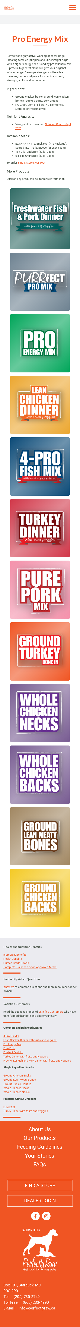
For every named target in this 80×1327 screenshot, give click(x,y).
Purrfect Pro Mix (13, 1052)
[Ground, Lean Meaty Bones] (40, 863)
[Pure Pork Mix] (40, 616)
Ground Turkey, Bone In (17, 1083)
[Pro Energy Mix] (40, 370)
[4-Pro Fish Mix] (40, 493)
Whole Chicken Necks (16, 1092)
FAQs (39, 1164)
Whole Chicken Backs (16, 1088)
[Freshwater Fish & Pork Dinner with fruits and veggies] (40, 247)
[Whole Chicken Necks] (40, 740)
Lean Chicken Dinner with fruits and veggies (30, 1040)
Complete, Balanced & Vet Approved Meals (30, 967)
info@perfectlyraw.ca (37, 1308)
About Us (40, 1129)
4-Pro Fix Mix (11, 1036)
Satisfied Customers (51, 1011)
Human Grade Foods (16, 963)
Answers (8, 987)
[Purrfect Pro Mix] (40, 308)
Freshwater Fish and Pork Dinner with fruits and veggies (37, 1060)
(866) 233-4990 (36, 1302)
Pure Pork (9, 1048)
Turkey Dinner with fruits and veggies (25, 1056)
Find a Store (40, 1185)
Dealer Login (40, 1200)
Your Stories (39, 1156)
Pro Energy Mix (12, 1044)
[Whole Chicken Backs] (40, 801)
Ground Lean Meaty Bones (19, 1079)
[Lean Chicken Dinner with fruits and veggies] (40, 432)
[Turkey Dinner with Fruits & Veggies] (40, 555)
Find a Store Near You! (31, 162)
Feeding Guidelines (39, 1147)
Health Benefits (12, 958)
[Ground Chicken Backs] (40, 925)
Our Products (40, 1138)
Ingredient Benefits (14, 954)
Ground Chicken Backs (17, 1075)
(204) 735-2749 (27, 1296)
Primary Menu (72, 7)
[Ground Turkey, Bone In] (40, 678)
